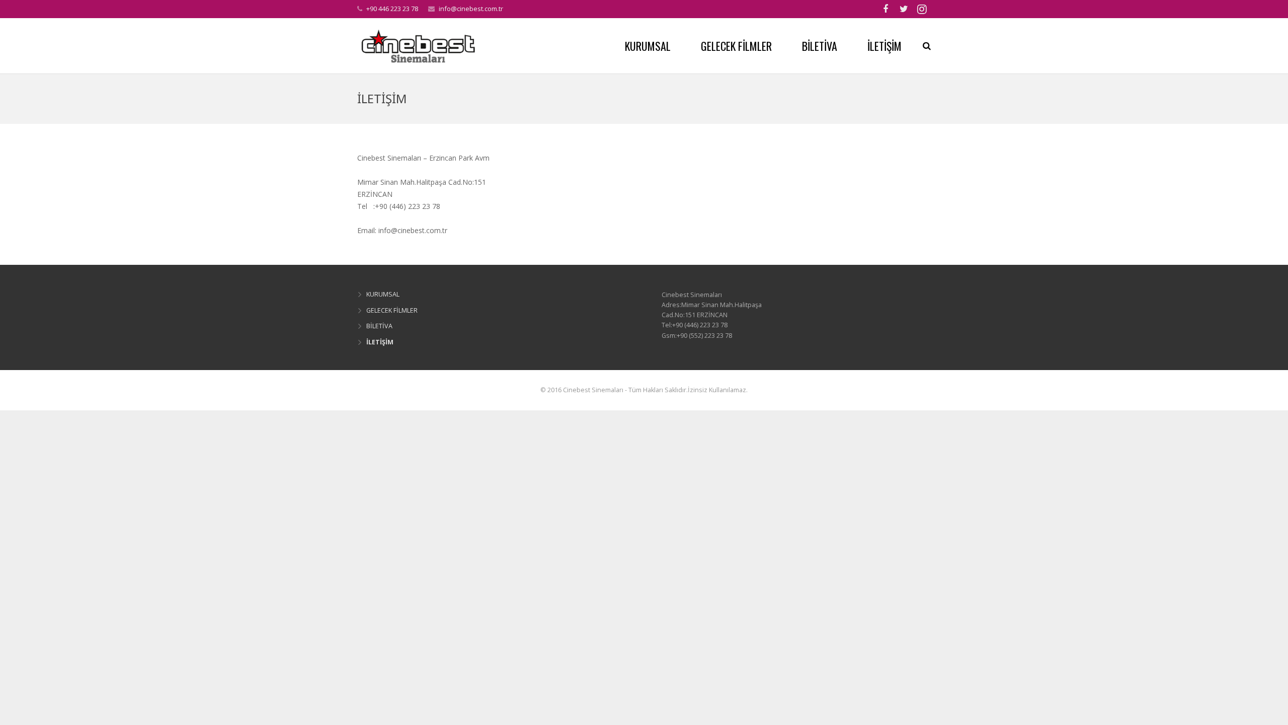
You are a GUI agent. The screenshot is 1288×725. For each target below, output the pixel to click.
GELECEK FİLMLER (392, 310)
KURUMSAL (382, 294)
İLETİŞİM (379, 342)
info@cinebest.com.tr (471, 8)
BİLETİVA (379, 326)
